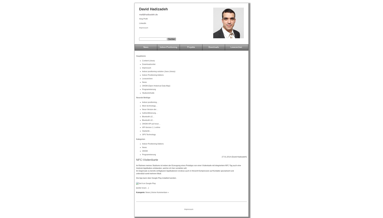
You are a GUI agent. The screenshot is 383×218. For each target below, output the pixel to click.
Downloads (214, 47)
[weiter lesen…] (142, 188)
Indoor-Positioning (168, 47)
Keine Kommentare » (160, 192)
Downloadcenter (149, 64)
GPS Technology (149, 135)
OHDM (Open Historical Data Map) (156, 86)
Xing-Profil (143, 19)
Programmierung (149, 89)
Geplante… (146, 131)
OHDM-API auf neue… (151, 124)
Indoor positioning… (150, 102)
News (145, 47)
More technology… (150, 106)
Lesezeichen (236, 47)
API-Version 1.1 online (151, 127)
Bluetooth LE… (148, 117)
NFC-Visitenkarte (147, 159)
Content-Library (148, 61)
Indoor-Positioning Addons (153, 75)
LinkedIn (142, 23)
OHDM (145, 151)
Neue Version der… (150, 109)
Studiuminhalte (148, 93)
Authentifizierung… (150, 113)
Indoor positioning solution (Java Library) (158, 71)
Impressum (143, 28)
